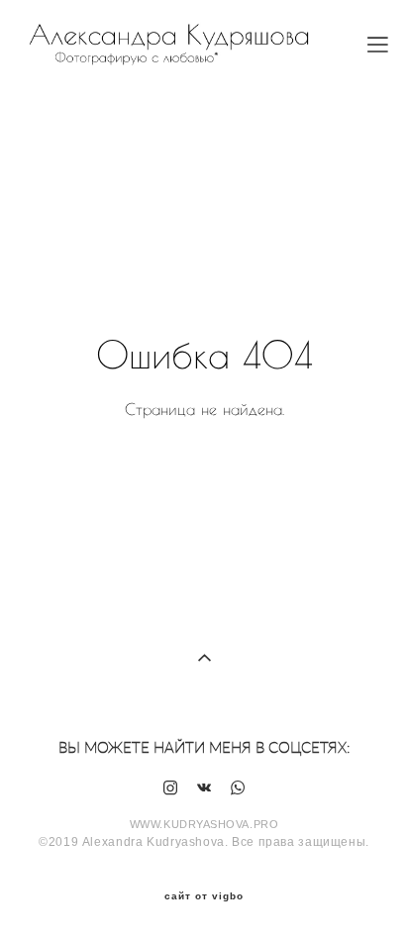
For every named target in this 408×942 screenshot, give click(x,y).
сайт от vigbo (204, 896)
